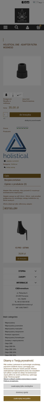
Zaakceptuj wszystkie (22, 398)
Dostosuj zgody (22, 392)
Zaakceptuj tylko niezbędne (22, 386)
